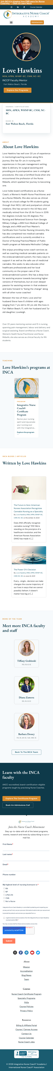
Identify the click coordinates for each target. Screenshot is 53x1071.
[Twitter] (38, 953)
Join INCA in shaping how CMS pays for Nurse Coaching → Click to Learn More (22, 2)
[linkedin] (19, 7)
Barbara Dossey (26, 734)
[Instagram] (15, 953)
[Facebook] (25, 7)
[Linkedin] (26, 953)
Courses (26, 988)
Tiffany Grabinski (26, 660)
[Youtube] (32, 953)
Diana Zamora (26, 697)
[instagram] (13, 7)
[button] (11, 22)
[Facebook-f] (21, 953)
